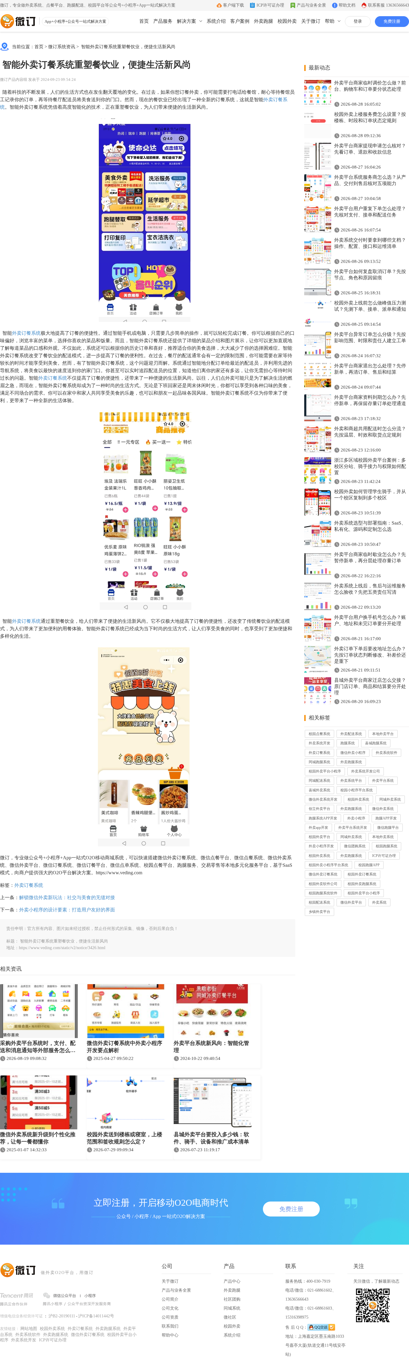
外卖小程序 (356, 818)
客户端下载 (233, 5)
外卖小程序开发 (321, 846)
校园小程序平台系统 (356, 790)
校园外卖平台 (319, 837)
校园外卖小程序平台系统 (328, 865)
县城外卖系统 (319, 790)
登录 (358, 21)
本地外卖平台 (383, 734)
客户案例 (239, 21)
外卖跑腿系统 (351, 762)
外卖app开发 (318, 827)
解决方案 (186, 21)
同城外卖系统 (390, 799)
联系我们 (170, 1326)
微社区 (230, 1317)
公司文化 (170, 1308)
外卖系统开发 (319, 743)
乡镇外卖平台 (319, 912)
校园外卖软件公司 (323, 884)
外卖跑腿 (263, 21)
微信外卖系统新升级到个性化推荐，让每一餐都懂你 (37, 1138)
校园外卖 (287, 21)
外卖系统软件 (386, 753)
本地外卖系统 (383, 837)
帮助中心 (170, 1335)
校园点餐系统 (319, 734)
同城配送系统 (319, 780)
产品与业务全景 (311, 5)
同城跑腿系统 (319, 762)
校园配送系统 (319, 902)
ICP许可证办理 (270, 5)
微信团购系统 (355, 846)
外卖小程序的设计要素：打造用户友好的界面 (67, 909)
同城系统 (232, 1308)
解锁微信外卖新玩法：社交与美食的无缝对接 (67, 897)
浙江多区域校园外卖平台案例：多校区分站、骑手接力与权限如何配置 (370, 466)
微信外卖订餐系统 (323, 874)
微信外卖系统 (383, 809)
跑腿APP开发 (386, 818)
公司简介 (170, 1299)
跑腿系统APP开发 (323, 818)
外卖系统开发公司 (365, 771)
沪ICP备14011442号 (96, 1316)
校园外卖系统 (358, 799)
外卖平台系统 (383, 780)
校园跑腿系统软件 (323, 893)
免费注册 (392, 21)
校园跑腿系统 (386, 846)
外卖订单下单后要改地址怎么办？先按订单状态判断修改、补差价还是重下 (370, 655)
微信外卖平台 (351, 902)
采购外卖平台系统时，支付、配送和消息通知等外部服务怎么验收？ (37, 1047)
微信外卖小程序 (353, 753)
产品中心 (232, 1281)
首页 (144, 21)
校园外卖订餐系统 (362, 874)
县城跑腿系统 (376, 743)
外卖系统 (379, 902)
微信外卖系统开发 (323, 799)
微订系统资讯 (61, 46)
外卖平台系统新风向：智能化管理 (211, 1046)
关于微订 (310, 21)
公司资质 (170, 1317)
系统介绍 (216, 21)
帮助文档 (347, 5)
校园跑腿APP (369, 865)
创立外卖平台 (319, 809)
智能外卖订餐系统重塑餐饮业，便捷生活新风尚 (127, 46)
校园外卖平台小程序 (325, 771)
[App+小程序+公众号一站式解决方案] (18, 21)
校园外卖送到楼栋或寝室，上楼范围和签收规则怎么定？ (124, 1138)
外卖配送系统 (351, 734)
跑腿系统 (347, 743)
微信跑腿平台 (388, 827)
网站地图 (28, 1328)
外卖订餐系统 (26, 333)
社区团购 (232, 1299)
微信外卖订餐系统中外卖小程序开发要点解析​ (124, 1046)
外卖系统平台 (351, 780)
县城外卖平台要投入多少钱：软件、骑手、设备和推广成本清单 (211, 1138)
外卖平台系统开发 (352, 827)
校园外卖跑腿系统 (362, 884)
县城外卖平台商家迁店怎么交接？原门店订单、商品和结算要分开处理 (370, 686)
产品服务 (162, 21)
